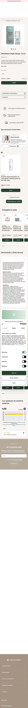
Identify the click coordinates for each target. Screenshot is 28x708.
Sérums (20, 19)
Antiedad (3, 20)
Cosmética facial (14, 19)
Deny (14, 382)
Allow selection (14, 378)
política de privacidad (17, 459)
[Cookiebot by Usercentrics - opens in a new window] (20, 324)
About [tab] (23, 328)
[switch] (24, 357)
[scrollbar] (13, 246)
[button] (14, 672)
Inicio (2, 19)
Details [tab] (14, 328)
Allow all (14, 373)
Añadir (10, 190)
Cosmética (7, 19)
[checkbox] (1, 152)
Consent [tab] (5, 328)
